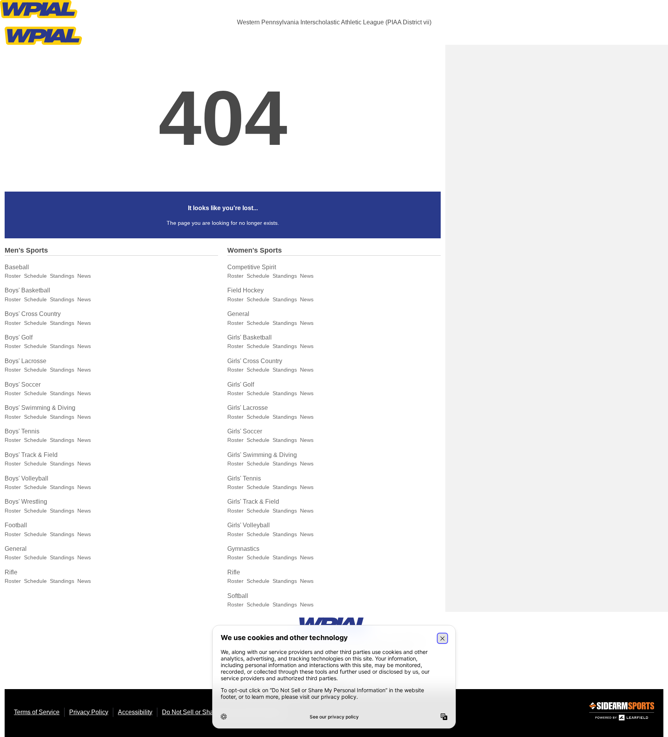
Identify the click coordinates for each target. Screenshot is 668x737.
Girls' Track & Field (253, 501)
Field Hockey (245, 290)
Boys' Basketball (27, 290)
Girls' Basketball (249, 337)
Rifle (11, 572)
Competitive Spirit (251, 267)
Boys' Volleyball (26, 478)
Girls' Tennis (244, 478)
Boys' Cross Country (33, 314)
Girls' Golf (240, 384)
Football (16, 525)
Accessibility (135, 712)
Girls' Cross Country (254, 361)
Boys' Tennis (22, 431)
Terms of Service (37, 712)
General (16, 548)
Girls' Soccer (244, 431)
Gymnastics (243, 548)
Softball (237, 596)
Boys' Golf (18, 337)
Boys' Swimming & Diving (40, 407)
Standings (62, 276)
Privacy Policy (88, 712)
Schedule (35, 276)
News (84, 276)
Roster (13, 276)
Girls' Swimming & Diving (262, 455)
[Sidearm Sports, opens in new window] (621, 712)
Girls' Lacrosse (247, 407)
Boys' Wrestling (26, 501)
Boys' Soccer (23, 384)
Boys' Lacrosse (25, 361)
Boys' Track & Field (31, 455)
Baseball (17, 267)
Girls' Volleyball (248, 525)
